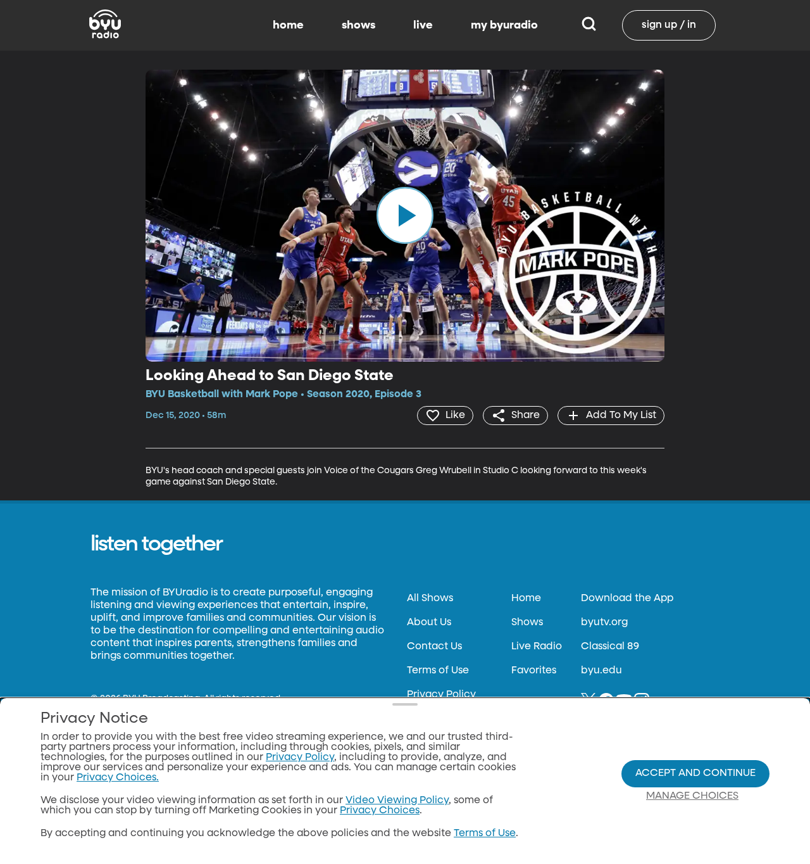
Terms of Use (438, 671)
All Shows (430, 599)
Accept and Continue (695, 773)
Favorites (533, 671)
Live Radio (536, 647)
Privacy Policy (441, 695)
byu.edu (601, 671)
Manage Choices (692, 796)
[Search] (588, 25)
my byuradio (504, 25)
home (288, 25)
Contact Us (434, 647)
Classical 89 (610, 647)
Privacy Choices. (118, 778)
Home (526, 599)
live (423, 25)
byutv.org (604, 623)
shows (358, 25)
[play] (405, 215)
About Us (429, 623)
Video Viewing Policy (397, 801)
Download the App (627, 599)
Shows (527, 623)
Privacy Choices (380, 811)
